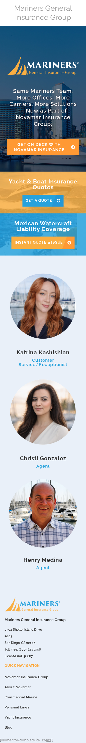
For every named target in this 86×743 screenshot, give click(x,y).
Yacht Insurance (18, 717)
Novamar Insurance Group (26, 677)
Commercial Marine (21, 697)
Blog (8, 727)
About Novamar (18, 687)
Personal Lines (17, 707)
